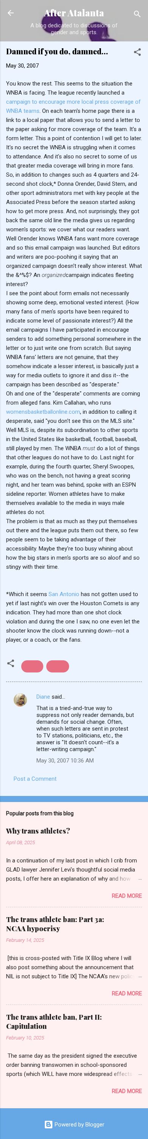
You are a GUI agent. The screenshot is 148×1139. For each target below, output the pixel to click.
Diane (43, 696)
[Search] (137, 15)
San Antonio (65, 594)
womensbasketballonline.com (43, 411)
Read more (127, 895)
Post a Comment (35, 778)
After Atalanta (74, 13)
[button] (137, 53)
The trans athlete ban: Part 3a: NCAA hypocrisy (55, 924)
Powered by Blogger (78, 1124)
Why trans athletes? (38, 830)
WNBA (58, 666)
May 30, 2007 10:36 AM (65, 760)
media (32, 666)
